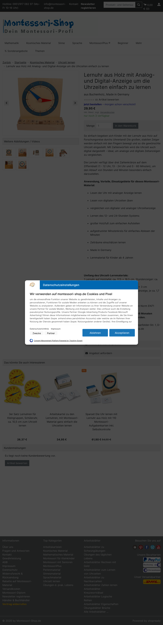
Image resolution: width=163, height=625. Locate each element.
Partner (51, 333)
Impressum (55, 329)
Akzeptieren (122, 332)
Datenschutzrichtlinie (39, 329)
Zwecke (37, 333)
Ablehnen (95, 332)
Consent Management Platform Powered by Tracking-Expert (58, 340)
